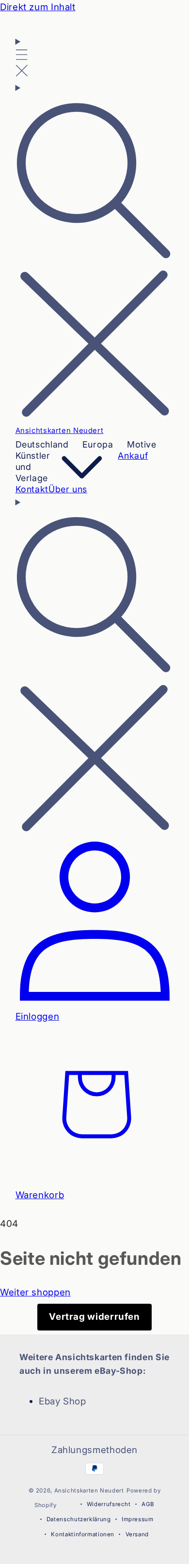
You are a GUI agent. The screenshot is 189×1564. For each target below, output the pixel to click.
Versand (137, 1534)
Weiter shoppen (35, 1292)
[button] (22, 58)
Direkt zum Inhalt (38, 7)
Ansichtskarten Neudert (89, 1490)
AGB (148, 1504)
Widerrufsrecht (109, 1504)
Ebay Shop (62, 1401)
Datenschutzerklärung (79, 1519)
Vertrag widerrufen (94, 1316)
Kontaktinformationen (82, 1534)
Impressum (138, 1519)
